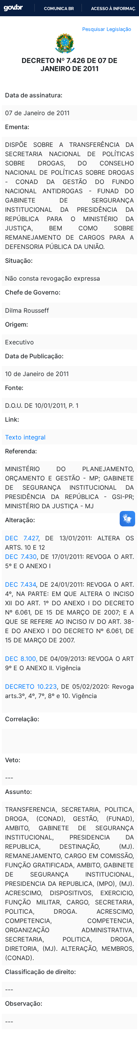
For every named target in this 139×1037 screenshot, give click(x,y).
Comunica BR (59, 8)
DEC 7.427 (21, 538)
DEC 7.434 (20, 584)
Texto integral (25, 437)
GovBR (13, 8)
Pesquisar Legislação (106, 29)
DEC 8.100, (21, 658)
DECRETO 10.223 (31, 686)
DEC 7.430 (21, 556)
